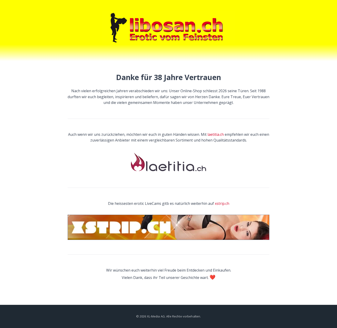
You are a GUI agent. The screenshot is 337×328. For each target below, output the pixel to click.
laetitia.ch (215, 134)
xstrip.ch (222, 203)
